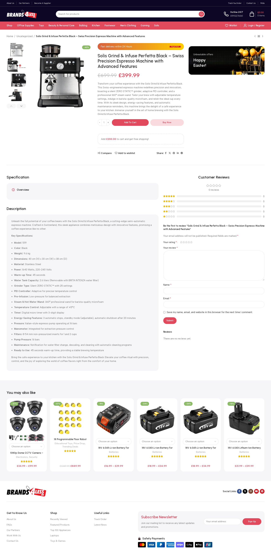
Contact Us (12, 541)
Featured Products (60, 524)
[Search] (201, 14)
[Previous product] (255, 36)
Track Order (100, 519)
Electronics (22, 457)
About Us (11, 519)
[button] (11, 106)
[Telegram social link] (182, 153)
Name (167, 284)
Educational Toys (63, 443)
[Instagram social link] (250, 491)
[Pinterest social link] (174, 153)
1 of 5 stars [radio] (181, 242)
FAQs (9, 524)
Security (33, 457)
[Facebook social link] (166, 153)
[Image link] (26, 491)
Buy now (167, 122)
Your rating (170, 242)
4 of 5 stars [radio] (189, 242)
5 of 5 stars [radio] (191, 242)
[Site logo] (22, 13)
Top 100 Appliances (60, 530)
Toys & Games (57, 541)
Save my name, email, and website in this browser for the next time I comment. (210, 312)
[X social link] (170, 153)
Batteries (113, 452)
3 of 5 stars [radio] (186, 242)
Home (10, 36)
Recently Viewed (58, 519)
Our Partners (13, 530)
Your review (170, 247)
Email (167, 298)
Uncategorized (24, 36)
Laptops (54, 535)
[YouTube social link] (256, 491)
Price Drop (79, 443)
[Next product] (263, 36)
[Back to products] (259, 36)
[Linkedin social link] (178, 153)
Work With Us (14, 535)
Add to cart (130, 122)
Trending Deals (70, 446)
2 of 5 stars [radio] (184, 242)
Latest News (100, 524)
